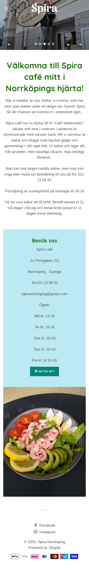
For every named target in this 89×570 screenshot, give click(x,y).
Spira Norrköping (51, 542)
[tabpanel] (44, 25)
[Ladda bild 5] (53, 44)
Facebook (46, 525)
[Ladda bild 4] (49, 44)
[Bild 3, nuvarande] (44, 44)
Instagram (47, 532)
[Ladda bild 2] (40, 44)
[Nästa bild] (80, 44)
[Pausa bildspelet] (68, 44)
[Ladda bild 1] (36, 44)
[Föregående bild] (9, 44)
